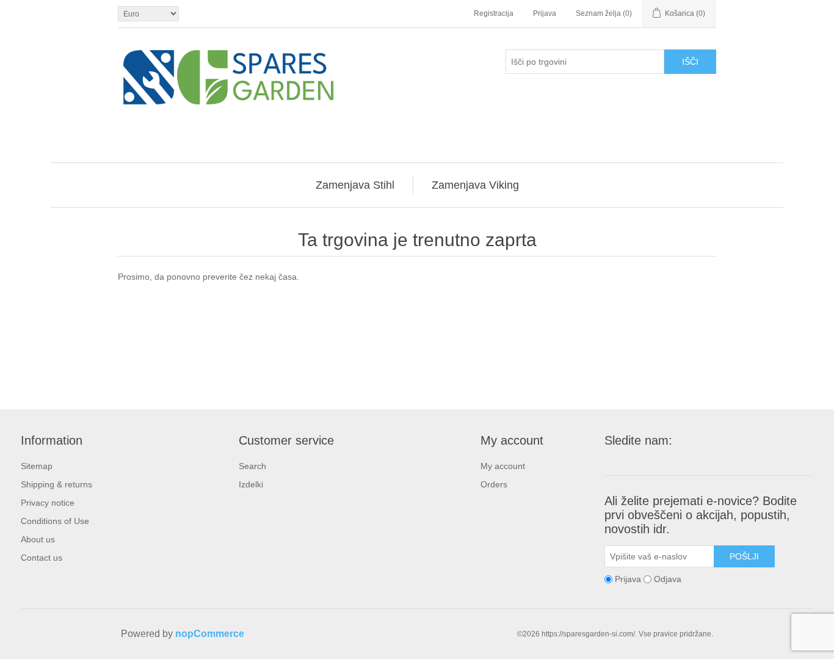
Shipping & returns (56, 484)
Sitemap (37, 466)
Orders (493, 484)
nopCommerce (209, 633)
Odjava (667, 579)
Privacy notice (47, 503)
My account (502, 466)
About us (38, 539)
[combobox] (585, 61)
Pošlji (744, 556)
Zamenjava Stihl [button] (355, 185)
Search (252, 466)
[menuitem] (355, 185)
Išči (690, 62)
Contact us (41, 558)
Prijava (544, 13)
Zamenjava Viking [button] (475, 185)
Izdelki (251, 484)
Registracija (493, 13)
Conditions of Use (55, 521)
